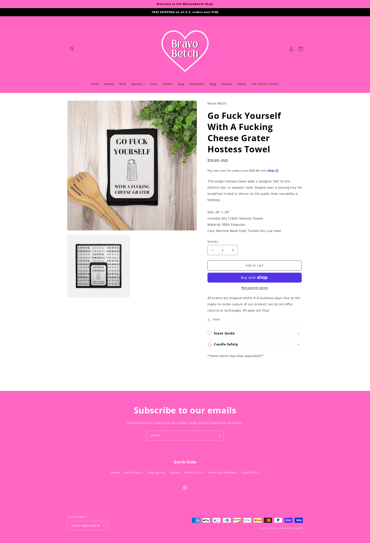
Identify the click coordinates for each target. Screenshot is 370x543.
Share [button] (216, 319)
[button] (72, 49)
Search (115, 472)
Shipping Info (156, 472)
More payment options (255, 288)
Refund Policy (133, 472)
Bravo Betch (275, 528)
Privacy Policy (193, 472)
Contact (174, 472)
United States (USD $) (86, 526)
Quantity (212, 242)
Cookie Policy (250, 472)
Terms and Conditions (222, 472)
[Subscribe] (218, 436)
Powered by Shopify (292, 528)
